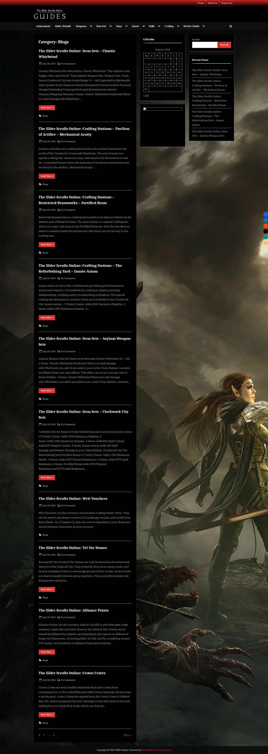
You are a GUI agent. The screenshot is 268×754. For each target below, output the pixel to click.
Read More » (48, 108)
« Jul (146, 95)
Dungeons (81, 26)
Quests (135, 26)
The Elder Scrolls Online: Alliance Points (74, 610)
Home (201, 3)
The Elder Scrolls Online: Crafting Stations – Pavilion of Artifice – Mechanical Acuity (209, 85)
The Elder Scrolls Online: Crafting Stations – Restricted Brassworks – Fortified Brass (209, 101)
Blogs (45, 115)
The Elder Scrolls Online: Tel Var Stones (73, 548)
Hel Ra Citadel (191, 26)
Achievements (43, 26)
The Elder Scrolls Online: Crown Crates (72, 673)
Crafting (169, 26)
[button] (265, 214)
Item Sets (101, 26)
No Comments (68, 63)
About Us (212, 3)
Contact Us (226, 3)
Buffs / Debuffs (63, 26)
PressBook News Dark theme (156, 750)
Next (127, 735)
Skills (151, 26)
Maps (119, 26)
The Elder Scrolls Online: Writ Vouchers (73, 498)
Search (195, 39)
